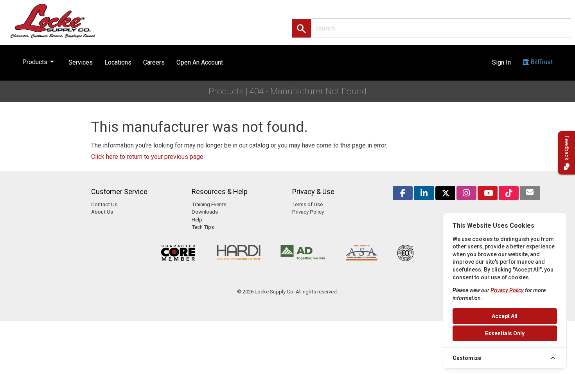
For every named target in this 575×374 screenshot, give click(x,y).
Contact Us (104, 204)
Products (39, 61)
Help (197, 220)
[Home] (61, 20)
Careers (154, 62)
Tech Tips (203, 227)
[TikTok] (509, 193)
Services (80, 62)
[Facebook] (403, 193)
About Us (102, 212)
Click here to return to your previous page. (148, 156)
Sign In (501, 62)
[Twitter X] (445, 193)
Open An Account (199, 62)
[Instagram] (466, 193)
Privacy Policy (308, 212)
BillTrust (541, 62)
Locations (117, 62)
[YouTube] (488, 193)
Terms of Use (307, 204)
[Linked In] (424, 193)
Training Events (209, 204)
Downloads (205, 212)
